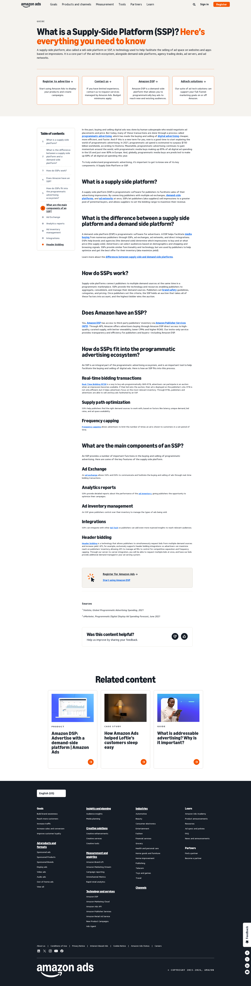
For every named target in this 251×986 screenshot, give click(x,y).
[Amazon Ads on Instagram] (50, 951)
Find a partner (191, 853)
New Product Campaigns (97, 921)
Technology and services (100, 891)
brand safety (169, 289)
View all (40, 886)
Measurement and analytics (97, 855)
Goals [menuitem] (40, 808)
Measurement (105, 4)
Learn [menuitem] (188, 808)
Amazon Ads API (94, 906)
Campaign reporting (95, 872)
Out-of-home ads (45, 881)
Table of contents (52, 134)
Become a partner (193, 858)
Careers (158, 946)
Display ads (42, 867)
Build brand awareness (47, 813)
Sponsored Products (46, 857)
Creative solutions (97, 828)
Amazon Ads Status (140, 946)
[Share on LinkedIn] (247, 965)
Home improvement (145, 858)
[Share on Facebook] (247, 953)
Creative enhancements (97, 833)
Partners (136, 4)
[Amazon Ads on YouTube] (56, 951)
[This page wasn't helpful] (175, 637)
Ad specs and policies (195, 828)
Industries (142, 808)
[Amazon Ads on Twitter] (44, 951)
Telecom (140, 868)
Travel (138, 878)
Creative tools (92, 843)
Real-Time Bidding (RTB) (94, 384)
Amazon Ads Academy (195, 813)
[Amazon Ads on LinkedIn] (38, 951)
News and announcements (197, 838)
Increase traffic (44, 823)
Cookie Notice (119, 946)
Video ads (41, 872)
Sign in (204, 4)
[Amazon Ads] (29, 4)
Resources (189, 823)
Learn (150, 4)
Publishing (140, 863)
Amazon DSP (94, 322)
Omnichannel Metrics (96, 877)
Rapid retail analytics (95, 881)
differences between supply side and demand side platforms (139, 256)
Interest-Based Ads (99, 946)
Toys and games (143, 873)
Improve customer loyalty (49, 833)
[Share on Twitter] (247, 959)
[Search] (194, 4)
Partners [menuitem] (190, 848)
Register (221, 4)
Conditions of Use (59, 946)
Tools (122, 4)
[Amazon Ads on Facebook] (62, 951)
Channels (141, 887)
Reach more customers (47, 818)
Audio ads (41, 877)
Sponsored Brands (45, 862)
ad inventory (145, 493)
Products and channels (76, 4)
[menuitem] (51, 867)
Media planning (93, 818)
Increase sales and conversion (50, 828)
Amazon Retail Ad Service (98, 916)
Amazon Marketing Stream (98, 867)
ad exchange (91, 475)
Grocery (139, 843)
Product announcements (196, 818)
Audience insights (94, 813)
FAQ (187, 833)
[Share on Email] (247, 972)
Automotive (141, 813)
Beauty (139, 818)
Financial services (143, 838)
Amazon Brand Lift (95, 862)
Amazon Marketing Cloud (98, 901)
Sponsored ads (44, 852)
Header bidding (89, 543)
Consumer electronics (146, 823)
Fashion (139, 833)
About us (41, 946)
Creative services (94, 838)
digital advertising (168, 136)
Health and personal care (147, 848)
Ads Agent (91, 926)
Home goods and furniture (148, 853)
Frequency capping (91, 426)
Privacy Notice (78, 946)
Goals (53, 4)
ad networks (106, 198)
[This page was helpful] (184, 637)
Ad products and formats (46, 845)
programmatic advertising (97, 136)
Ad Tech (114, 527)
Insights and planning (98, 808)
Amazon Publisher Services (98, 911)
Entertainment (142, 828)
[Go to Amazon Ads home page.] (65, 970)
